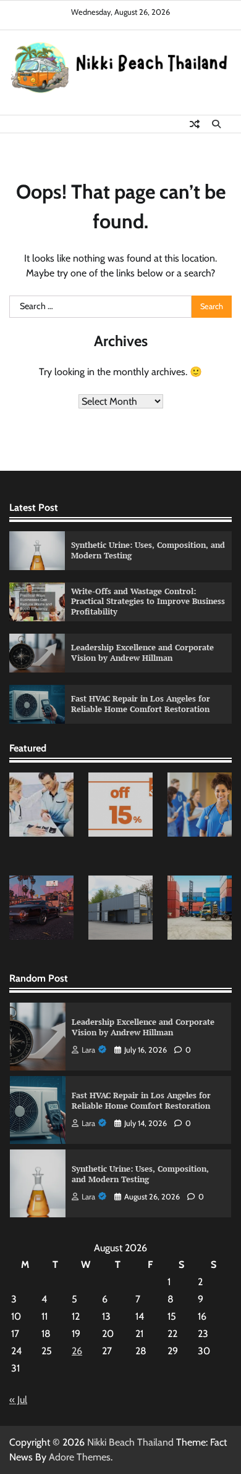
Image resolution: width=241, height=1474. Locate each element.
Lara (88, 1049)
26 (77, 1351)
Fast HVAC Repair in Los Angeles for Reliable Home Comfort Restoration (140, 704)
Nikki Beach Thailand (130, 1442)
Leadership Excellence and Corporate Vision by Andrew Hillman (142, 652)
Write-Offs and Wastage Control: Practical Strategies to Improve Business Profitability (148, 601)
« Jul (18, 1400)
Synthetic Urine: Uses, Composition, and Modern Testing (148, 550)
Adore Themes (80, 1457)
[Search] (216, 124)
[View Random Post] (194, 124)
